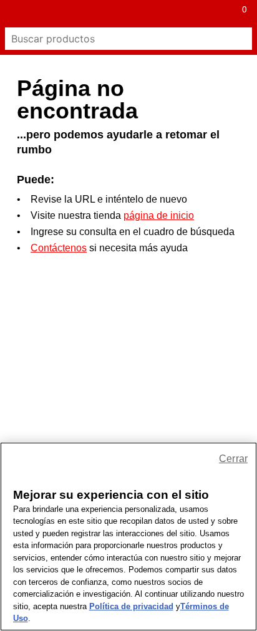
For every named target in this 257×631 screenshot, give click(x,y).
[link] (115, 13)
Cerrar (233, 458)
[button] (13, 13)
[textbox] (117, 38)
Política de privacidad (131, 606)
